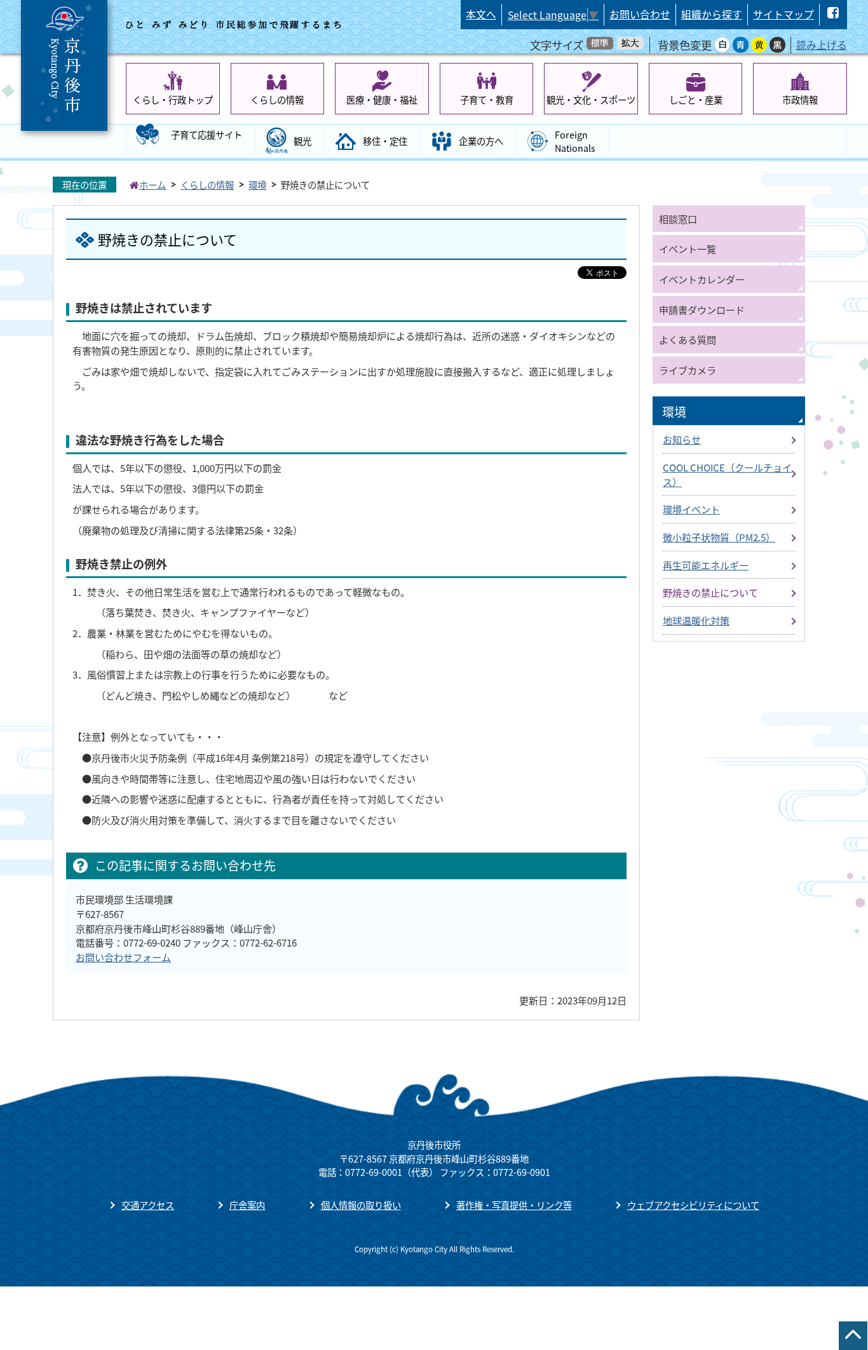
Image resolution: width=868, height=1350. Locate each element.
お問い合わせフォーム (123, 957)
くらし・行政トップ (173, 99)
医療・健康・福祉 (381, 99)
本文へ (481, 14)
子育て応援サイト (206, 134)
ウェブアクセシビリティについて (693, 1205)
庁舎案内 (247, 1205)
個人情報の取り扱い (361, 1205)
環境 (257, 184)
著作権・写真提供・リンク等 (514, 1205)
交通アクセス (147, 1205)
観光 (302, 140)
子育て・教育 (486, 99)
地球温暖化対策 (696, 620)
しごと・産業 (695, 99)
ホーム (152, 184)
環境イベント (691, 509)
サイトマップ (783, 14)
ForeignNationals (575, 141)
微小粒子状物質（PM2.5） (719, 537)
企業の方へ (481, 140)
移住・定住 (385, 140)
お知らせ (682, 439)
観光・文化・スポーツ (590, 99)
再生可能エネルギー (706, 565)
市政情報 (800, 99)
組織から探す (711, 14)
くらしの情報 (277, 99)
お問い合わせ (639, 14)
